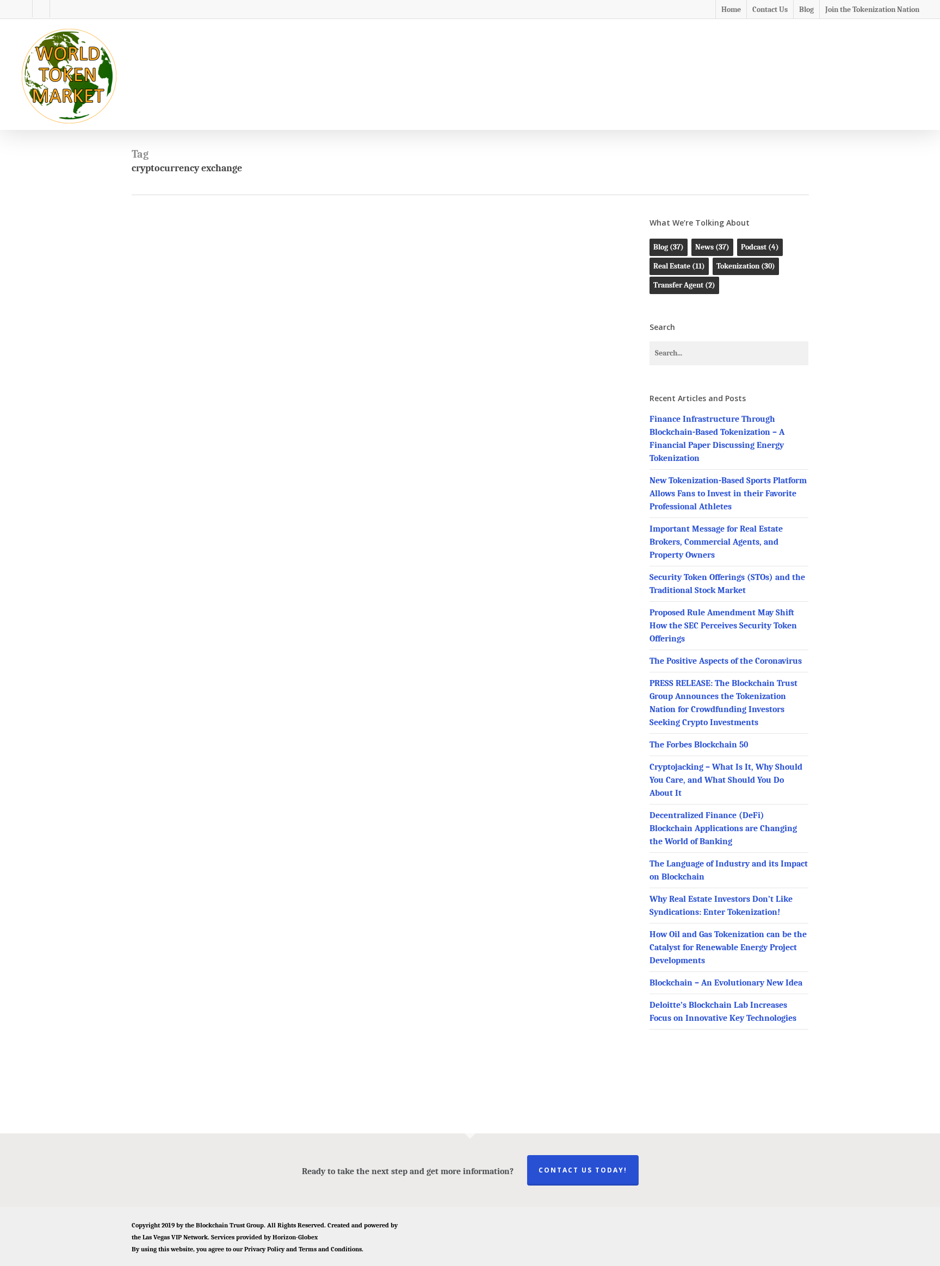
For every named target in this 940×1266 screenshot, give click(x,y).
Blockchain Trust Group (230, 1225)
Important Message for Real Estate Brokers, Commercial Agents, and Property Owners (716, 542)
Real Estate (679, 266)
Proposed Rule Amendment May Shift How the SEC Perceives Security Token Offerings (723, 626)
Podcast (760, 247)
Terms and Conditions (330, 1249)
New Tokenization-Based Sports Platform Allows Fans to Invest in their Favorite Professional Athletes (728, 494)
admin (361, 495)
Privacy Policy (264, 1249)
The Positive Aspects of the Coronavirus (726, 661)
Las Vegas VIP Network (175, 1237)
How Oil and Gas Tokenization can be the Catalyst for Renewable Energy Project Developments (728, 947)
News (352, 298)
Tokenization (388, 298)
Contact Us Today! (583, 1170)
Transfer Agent (684, 285)
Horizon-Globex (295, 1237)
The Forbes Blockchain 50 (699, 745)
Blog (330, 298)
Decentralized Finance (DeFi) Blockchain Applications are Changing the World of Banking (723, 828)
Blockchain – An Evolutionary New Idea (726, 983)
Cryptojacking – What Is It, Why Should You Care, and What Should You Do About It (726, 780)
